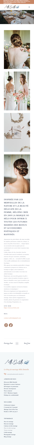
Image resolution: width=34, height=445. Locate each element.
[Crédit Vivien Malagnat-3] (17, 91)
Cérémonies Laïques (9, 405)
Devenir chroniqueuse (10, 388)
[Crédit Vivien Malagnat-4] (17, 49)
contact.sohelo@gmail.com (12, 318)
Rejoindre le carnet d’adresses (12, 384)
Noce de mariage (8, 421)
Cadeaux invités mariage (10, 426)
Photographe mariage (10, 434)
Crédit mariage (8, 432)
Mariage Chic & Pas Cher (11, 409)
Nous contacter (8, 390)
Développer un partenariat (11, 386)
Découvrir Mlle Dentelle (10, 382)
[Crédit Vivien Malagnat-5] (17, 132)
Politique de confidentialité (11, 395)
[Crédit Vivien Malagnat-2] (17, 173)
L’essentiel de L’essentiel (10, 407)
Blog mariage (7, 436)
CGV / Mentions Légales (10, 393)
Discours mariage (8, 423)
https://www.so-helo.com (11, 308)
